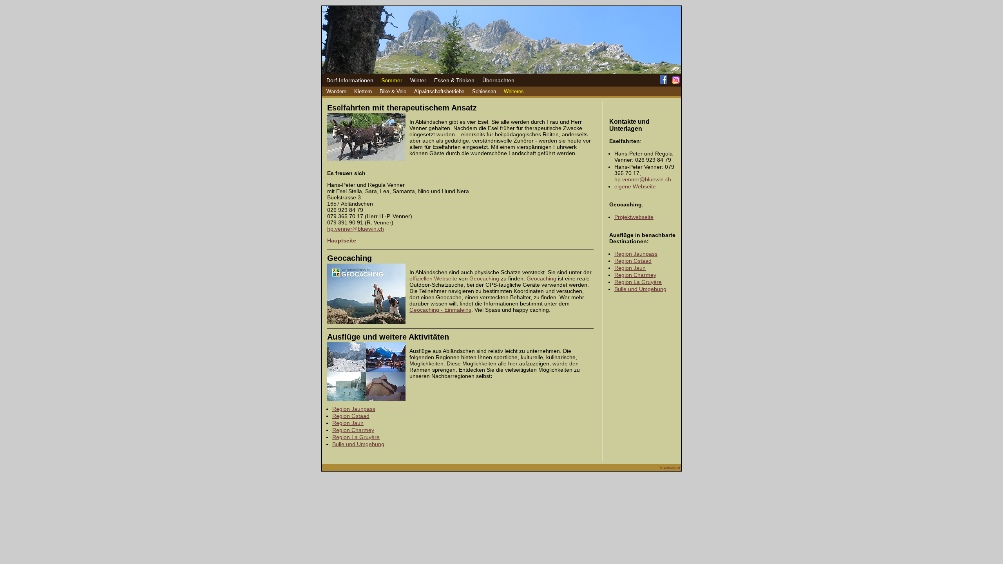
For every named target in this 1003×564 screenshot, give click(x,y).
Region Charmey (353, 430)
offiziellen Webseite (433, 278)
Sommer (391, 80)
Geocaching (484, 278)
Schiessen (484, 91)
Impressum (670, 467)
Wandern (336, 91)
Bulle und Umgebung (358, 444)
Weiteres (514, 91)
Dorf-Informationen (349, 80)
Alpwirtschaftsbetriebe (439, 91)
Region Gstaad (350, 416)
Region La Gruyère (356, 437)
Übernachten (498, 80)
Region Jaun (348, 423)
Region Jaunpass (353, 409)
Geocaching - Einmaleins (440, 310)
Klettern (363, 91)
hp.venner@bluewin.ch (355, 229)
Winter (418, 80)
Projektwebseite (634, 217)
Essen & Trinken (454, 80)
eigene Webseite (635, 186)
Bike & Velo (393, 91)
